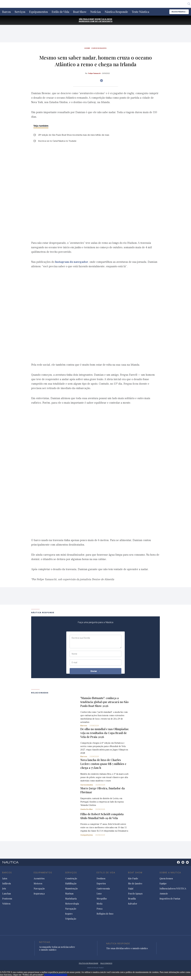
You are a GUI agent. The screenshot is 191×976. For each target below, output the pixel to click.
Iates (4, 878)
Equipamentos (38, 11)
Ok (45, 974)
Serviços (20, 11)
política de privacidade (88, 963)
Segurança (39, 893)
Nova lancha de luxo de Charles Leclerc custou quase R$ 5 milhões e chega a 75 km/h (103, 764)
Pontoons (7, 898)
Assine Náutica (178, 12)
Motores (38, 883)
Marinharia (71, 898)
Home (87, 48)
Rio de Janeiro (135, 883)
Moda (99, 903)
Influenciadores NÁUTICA (173, 888)
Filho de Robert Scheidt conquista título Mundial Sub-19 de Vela (102, 816)
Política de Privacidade (57, 974)
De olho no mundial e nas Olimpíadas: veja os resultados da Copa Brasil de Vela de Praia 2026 (104, 733)
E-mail (74, 662)
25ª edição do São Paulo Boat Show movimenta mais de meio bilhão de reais (73, 135)
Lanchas (6, 893)
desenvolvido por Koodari (95, 967)
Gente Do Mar (86, 809)
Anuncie (164, 893)
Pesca (99, 908)
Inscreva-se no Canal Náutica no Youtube (57, 141)
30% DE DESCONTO (103, 21)
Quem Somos (166, 878)
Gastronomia (103, 888)
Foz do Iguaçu (135, 893)
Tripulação (70, 918)
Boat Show (79, 11)
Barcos (6, 11)
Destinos (101, 878)
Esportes (101, 883)
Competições (86, 835)
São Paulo (133, 878)
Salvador (132, 903)
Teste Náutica (140, 11)
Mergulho (102, 898)
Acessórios (39, 878)
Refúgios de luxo (105, 913)
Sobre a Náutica (170, 872)
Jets (4, 888)
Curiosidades (99, 48)
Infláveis (6, 883)
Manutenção (71, 888)
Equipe (163, 883)
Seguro (69, 913)
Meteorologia (72, 903)
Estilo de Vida (60, 11)
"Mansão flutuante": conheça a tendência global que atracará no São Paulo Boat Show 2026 (104, 702)
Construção (71, 878)
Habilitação (70, 883)
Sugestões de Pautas (170, 898)
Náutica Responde (116, 11)
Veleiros (6, 903)
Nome (74, 654)
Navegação (39, 888)
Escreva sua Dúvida (81, 638)
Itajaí (130, 888)
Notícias (95, 11)
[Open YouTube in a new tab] (101, 80)
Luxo (99, 893)
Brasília (132, 898)
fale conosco (106, 963)
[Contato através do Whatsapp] (175, 863)
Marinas (69, 893)
